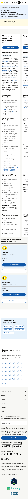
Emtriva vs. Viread (8, 326)
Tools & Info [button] (4, 395)
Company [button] (3, 407)
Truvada (12, 77)
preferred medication (7, 70)
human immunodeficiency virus (10, 66)
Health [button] (3, 399)
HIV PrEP (14, 80)
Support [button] (3, 403)
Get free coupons (10, 47)
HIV (25, 100)
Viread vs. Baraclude (19, 329)
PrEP (25, 107)
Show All (4, 354)
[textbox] (14, 423)
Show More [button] (5, 337)
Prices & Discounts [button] (6, 391)
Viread (5, 109)
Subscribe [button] (19, 438)
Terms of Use (14, 432)
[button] (16, 2)
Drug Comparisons (15, 7)
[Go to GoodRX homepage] (4, 2)
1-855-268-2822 (5, 468)
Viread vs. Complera (8, 333)
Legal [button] (2, 411)
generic (14, 111)
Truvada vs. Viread (19, 326)
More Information (14, 271)
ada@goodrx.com (15, 468)
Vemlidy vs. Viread (8, 329)
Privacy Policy (4, 434)
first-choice (6, 61)
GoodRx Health (4, 7)
